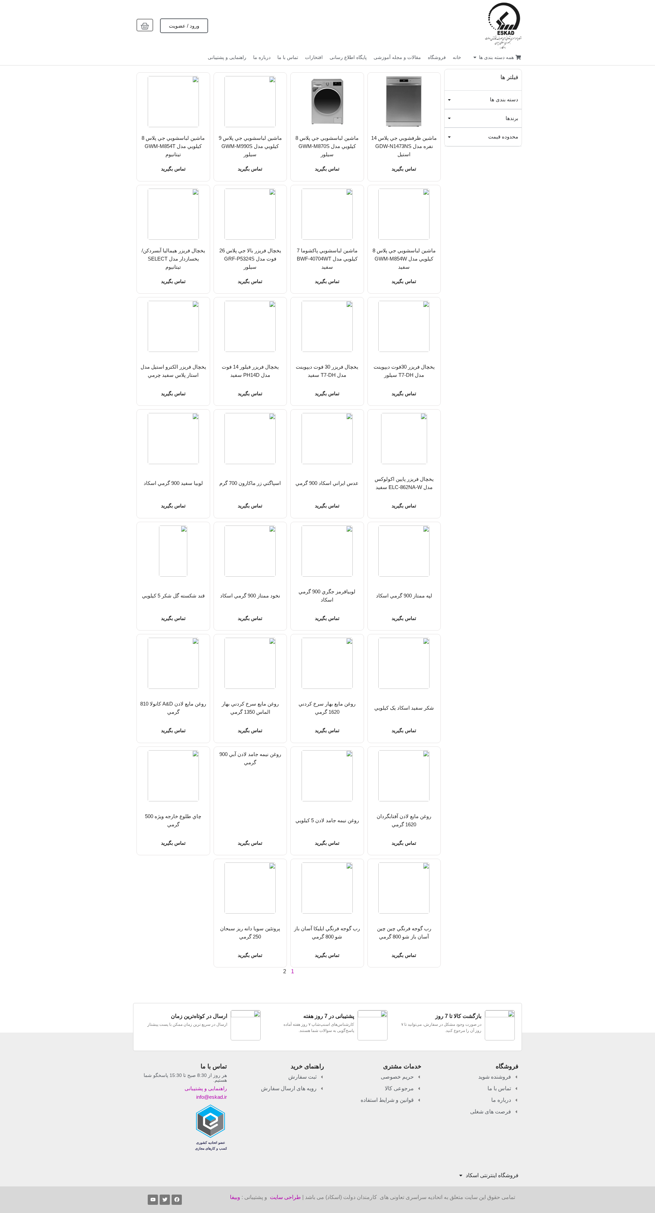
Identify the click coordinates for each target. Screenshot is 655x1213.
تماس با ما (287, 57)
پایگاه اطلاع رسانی (348, 57)
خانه (457, 57)
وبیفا (235, 1197)
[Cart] (144, 25)
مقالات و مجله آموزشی (397, 57)
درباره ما (262, 57)
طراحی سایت (285, 1197)
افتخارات (314, 57)
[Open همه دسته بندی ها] (474, 57)
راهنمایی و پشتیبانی (227, 57)
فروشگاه (437, 57)
